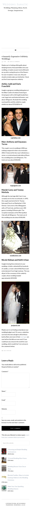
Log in (23, 505)
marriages (24, 337)
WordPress (17, 505)
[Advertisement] (15, 31)
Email (4, 400)
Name (4, 391)
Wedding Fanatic (15, 4)
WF (18, 503)
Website (4, 409)
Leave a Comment (14, 61)
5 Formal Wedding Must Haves (17, 458)
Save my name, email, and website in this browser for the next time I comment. (14, 421)
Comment (5, 371)
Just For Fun (7, 350)
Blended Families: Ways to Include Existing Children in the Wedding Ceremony (18, 477)
